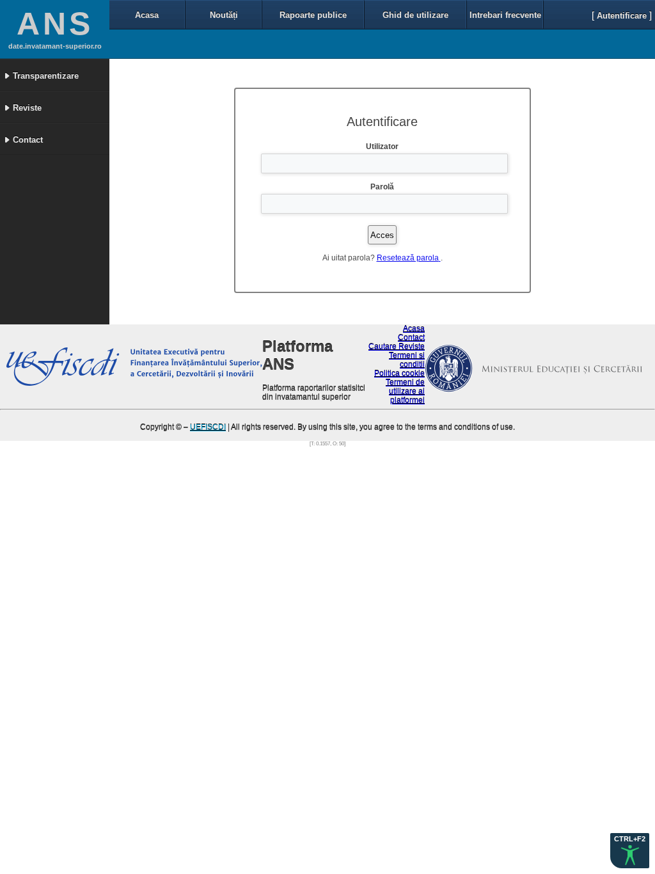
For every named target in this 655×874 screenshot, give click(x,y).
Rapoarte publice (313, 15)
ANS (55, 24)
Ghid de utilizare (415, 15)
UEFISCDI (208, 427)
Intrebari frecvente (505, 15)
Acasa (147, 15)
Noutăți (224, 15)
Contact (411, 337)
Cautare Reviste (396, 346)
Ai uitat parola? (348, 257)
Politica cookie (399, 373)
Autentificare (622, 15)
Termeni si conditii (407, 360)
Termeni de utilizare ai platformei (405, 391)
